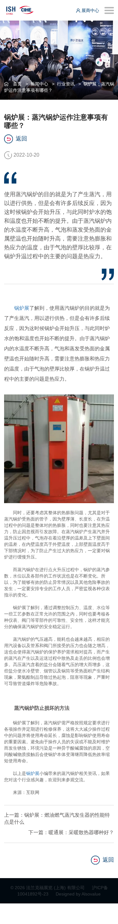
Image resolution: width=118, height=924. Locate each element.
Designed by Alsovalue (78, 893)
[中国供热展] (20, 9)
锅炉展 (21, 308)
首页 (17, 83)
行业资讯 (66, 83)
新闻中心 (39, 83)
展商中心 (89, 10)
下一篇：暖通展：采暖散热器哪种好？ (71, 832)
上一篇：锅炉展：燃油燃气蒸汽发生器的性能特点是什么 (57, 818)
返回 (21, 138)
